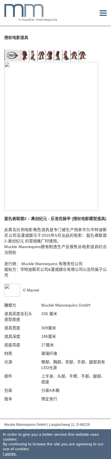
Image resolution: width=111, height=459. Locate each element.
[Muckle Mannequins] (30, 12)
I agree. (10, 453)
